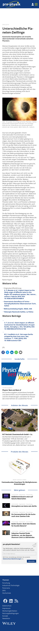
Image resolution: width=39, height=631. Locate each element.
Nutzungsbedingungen (10, 613)
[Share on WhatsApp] (16, 352)
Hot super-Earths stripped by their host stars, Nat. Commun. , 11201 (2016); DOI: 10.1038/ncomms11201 (18, 337)
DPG (4, 591)
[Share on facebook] (3, 352)
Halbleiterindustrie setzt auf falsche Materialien (22, 498)
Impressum (6, 608)
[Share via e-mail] (20, 352)
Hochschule (6, 593)
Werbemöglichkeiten (9, 611)
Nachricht (22, 495)
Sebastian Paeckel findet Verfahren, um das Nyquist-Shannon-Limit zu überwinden (23, 535)
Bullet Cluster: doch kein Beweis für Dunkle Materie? (23, 525)
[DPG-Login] (33, 4)
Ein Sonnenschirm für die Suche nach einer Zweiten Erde (23, 515)
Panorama (6, 588)
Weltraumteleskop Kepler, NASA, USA (18, 309)
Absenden (31, 561)
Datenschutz (6, 606)
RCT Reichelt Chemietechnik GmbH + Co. (17, 434)
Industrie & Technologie (10, 585)
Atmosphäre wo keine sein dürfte (24, 506)
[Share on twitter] (7, 352)
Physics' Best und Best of (11, 390)
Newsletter (6, 618)
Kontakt (5, 616)
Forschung (29, 495)
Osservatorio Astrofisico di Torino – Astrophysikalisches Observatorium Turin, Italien (20, 303)
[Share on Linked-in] (12, 352)
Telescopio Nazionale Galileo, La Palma (18, 312)
